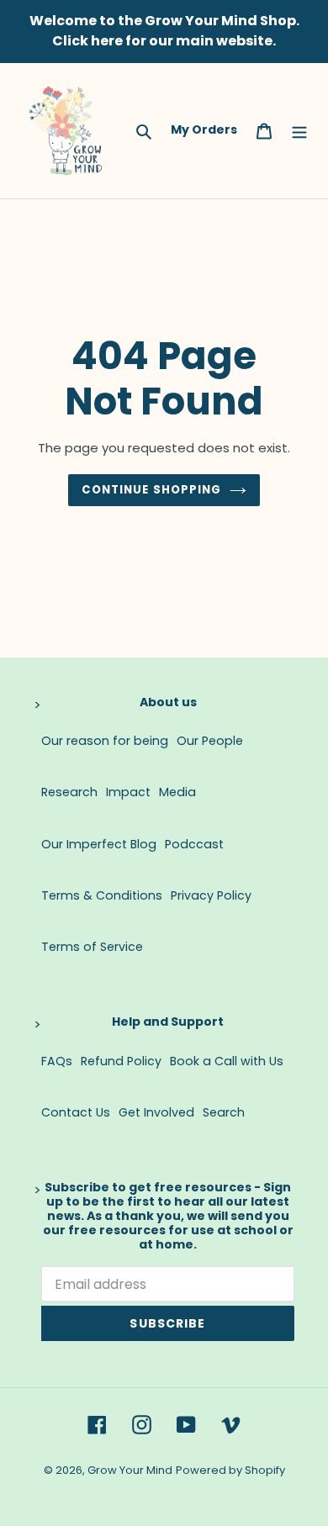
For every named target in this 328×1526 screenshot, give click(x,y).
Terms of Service (92, 946)
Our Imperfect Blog (98, 844)
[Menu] (299, 130)
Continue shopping (151, 490)
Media (177, 792)
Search (224, 1112)
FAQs (56, 1061)
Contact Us (75, 1112)
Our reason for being (104, 740)
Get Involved (156, 1112)
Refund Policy (121, 1061)
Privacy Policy (211, 895)
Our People (210, 740)
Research (69, 792)
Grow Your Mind (129, 1470)
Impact (128, 792)
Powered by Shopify (230, 1470)
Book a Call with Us (226, 1061)
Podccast (194, 844)
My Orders (204, 129)
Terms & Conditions (101, 895)
